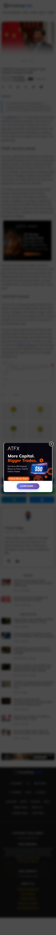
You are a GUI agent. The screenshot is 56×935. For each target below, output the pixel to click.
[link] (28, 463)
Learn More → (28, 486)
